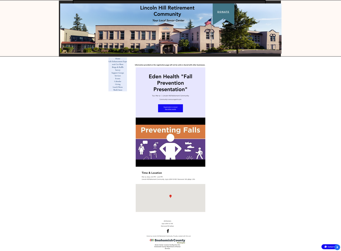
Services (118, 76)
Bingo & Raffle (118, 67)
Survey (117, 70)
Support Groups (118, 73)
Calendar (117, 81)
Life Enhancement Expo (118, 61)
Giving (117, 84)
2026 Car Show (117, 64)
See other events (170, 109)
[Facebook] (167, 231)
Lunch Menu (118, 87)
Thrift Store (117, 90)
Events (117, 78)
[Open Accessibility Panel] (337, 247)
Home (117, 58)
